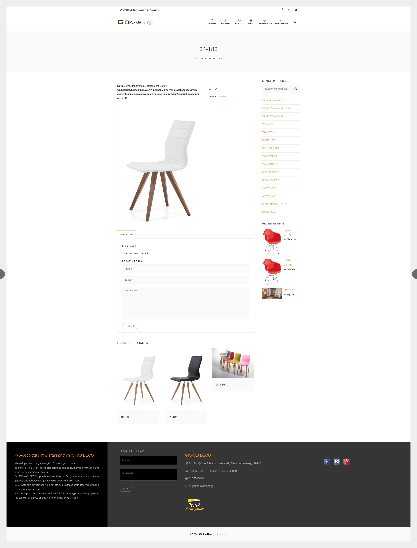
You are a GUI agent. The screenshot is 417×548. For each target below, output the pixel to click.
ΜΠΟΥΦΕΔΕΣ (270, 172)
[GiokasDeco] (136, 22)
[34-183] (159, 163)
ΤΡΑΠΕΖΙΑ (268, 132)
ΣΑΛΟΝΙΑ (267, 124)
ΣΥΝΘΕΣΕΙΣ (269, 164)
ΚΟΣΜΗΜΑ (268, 212)
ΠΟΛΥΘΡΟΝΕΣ (270, 148)
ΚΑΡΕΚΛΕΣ (212, 58)
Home (196, 58)
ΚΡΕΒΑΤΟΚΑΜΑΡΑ (273, 116)
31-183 (125, 417)
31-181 (173, 417)
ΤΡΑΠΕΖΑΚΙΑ (269, 156)
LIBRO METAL (287, 232)
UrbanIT (223, 534)
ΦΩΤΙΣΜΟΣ (268, 188)
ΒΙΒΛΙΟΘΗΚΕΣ (270, 180)
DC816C (221, 384)
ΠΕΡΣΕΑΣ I (289, 290)
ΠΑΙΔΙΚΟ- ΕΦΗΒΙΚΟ (273, 100)
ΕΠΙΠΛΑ (203, 58)
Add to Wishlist (210, 89)
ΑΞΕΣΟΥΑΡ (268, 196)
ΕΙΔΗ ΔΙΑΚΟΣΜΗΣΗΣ (274, 204)
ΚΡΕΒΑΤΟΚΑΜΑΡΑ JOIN (276, 108)
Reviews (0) (126, 234)
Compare (216, 89)
